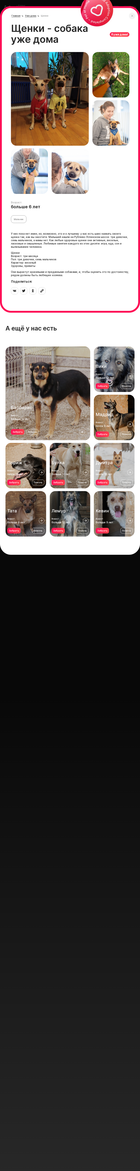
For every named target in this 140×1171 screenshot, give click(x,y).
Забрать (18, 432)
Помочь (32, 432)
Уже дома (30, 15)
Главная (15, 15)
